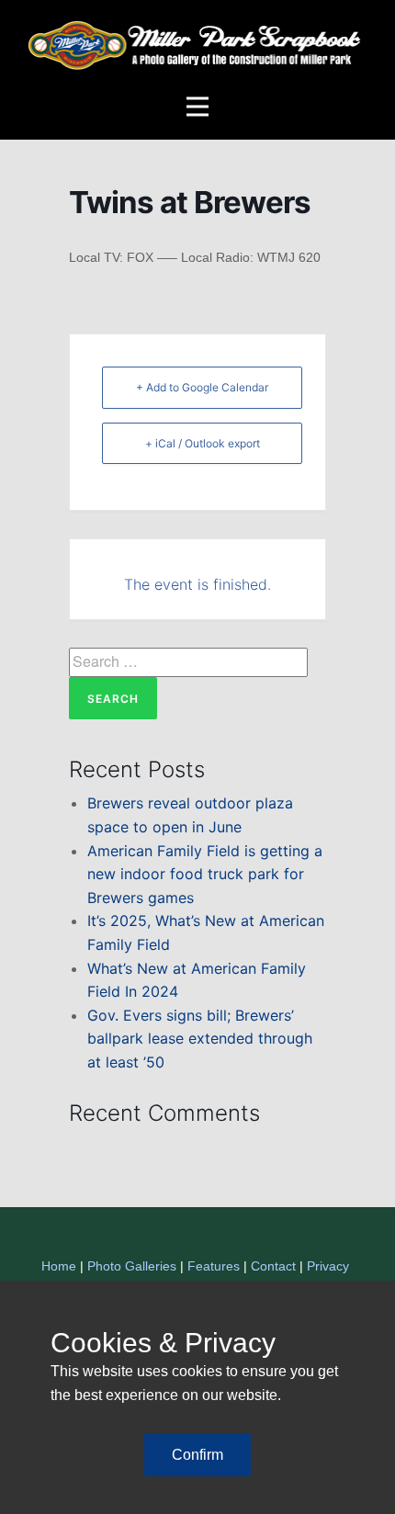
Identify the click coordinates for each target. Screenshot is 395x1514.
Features (213, 1266)
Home (58, 1266)
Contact (273, 1266)
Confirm (197, 1455)
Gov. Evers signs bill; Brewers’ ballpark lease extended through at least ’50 (199, 1038)
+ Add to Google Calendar (202, 387)
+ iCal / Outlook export (202, 443)
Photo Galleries (131, 1266)
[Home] (198, 45)
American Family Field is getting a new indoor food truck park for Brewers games (204, 874)
